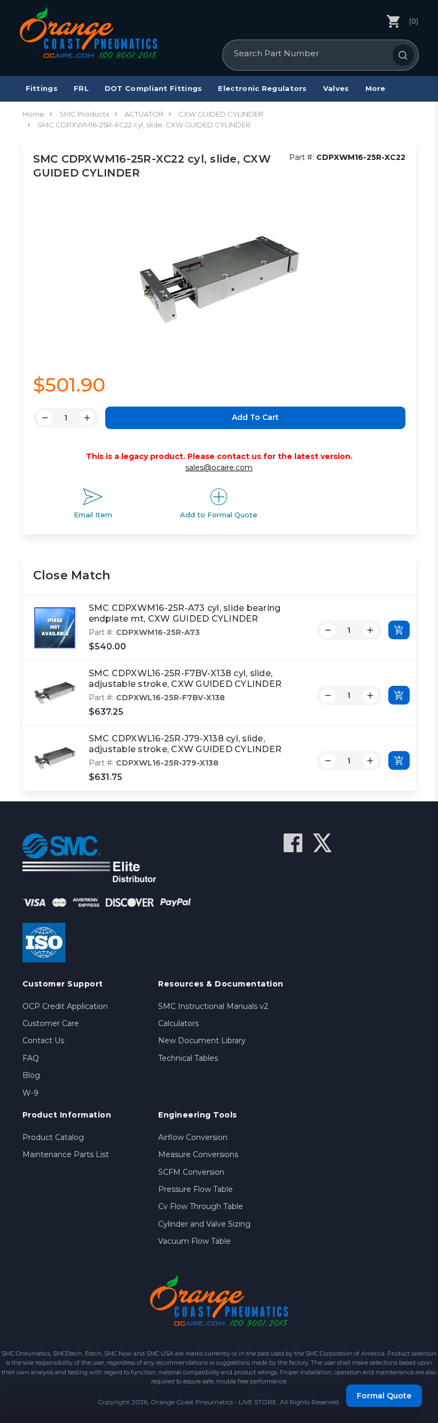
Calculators (178, 1023)
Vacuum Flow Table (194, 1241)
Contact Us (43, 1040)
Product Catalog (53, 1137)
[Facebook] (293, 842)
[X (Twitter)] (322, 842)
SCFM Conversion (191, 1172)
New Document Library (202, 1040)
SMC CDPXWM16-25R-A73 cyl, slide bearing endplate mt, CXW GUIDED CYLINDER (185, 613)
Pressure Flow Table (195, 1189)
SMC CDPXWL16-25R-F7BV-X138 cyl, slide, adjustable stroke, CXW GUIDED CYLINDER (185, 679)
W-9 (30, 1093)
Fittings (42, 88)
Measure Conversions (198, 1154)
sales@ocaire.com (219, 467)
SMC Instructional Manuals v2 (213, 1006)
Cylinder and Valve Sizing (204, 1224)
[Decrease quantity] (327, 630)
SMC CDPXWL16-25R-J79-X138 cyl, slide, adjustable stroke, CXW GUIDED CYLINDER (185, 744)
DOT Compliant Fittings (153, 88)
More (375, 88)
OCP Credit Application (65, 1006)
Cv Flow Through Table (200, 1206)
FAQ (30, 1058)
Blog (31, 1075)
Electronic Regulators (262, 88)
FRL (81, 88)
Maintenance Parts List (65, 1154)
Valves (336, 88)
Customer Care (50, 1023)
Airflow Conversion (193, 1137)
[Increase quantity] (370, 630)
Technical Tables (188, 1058)
